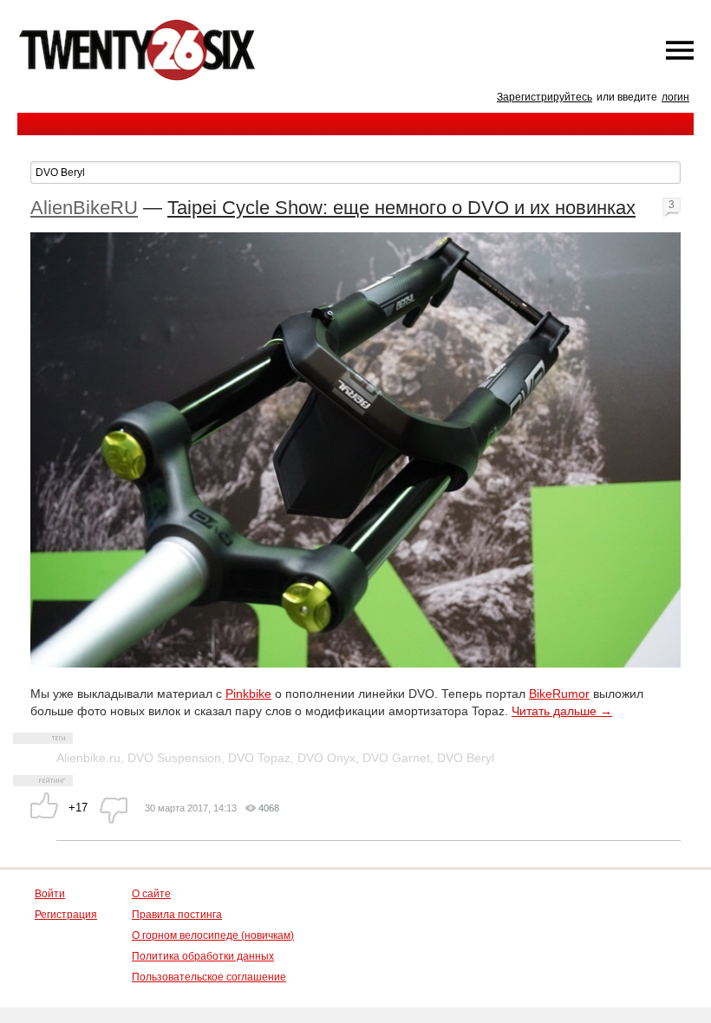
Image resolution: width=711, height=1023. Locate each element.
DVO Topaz (259, 758)
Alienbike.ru (88, 758)
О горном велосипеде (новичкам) (213, 935)
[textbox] (355, 172)
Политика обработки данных (203, 956)
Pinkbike (248, 693)
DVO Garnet (396, 758)
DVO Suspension (174, 758)
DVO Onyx (326, 758)
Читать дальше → (562, 711)
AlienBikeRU (84, 207)
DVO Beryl (465, 758)
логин (675, 97)
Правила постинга (177, 915)
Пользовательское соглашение (209, 977)
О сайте (151, 894)
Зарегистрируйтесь (544, 97)
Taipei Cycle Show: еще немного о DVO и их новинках (401, 207)
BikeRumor (559, 693)
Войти (50, 894)
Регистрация (66, 915)
